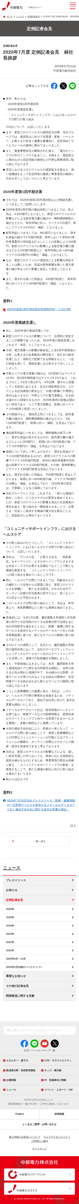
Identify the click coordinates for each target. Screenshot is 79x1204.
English (19, 1114)
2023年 (10, 934)
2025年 (10, 917)
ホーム (9, 16)
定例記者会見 (34, 16)
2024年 (10, 925)
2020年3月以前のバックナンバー (24, 967)
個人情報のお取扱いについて (25, 1137)
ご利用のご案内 (39, 1141)
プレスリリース (16, 880)
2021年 (10, 950)
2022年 (10, 942)
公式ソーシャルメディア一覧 (39, 1050)
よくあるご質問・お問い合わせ (39, 1124)
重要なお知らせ (16, 976)
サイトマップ (39, 1148)
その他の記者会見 (17, 985)
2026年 (10, 909)
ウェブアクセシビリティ (57, 1137)
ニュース (12, 868)
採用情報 (59, 1114)
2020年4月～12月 (16, 958)
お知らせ (11, 890)
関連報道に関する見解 (20, 995)
